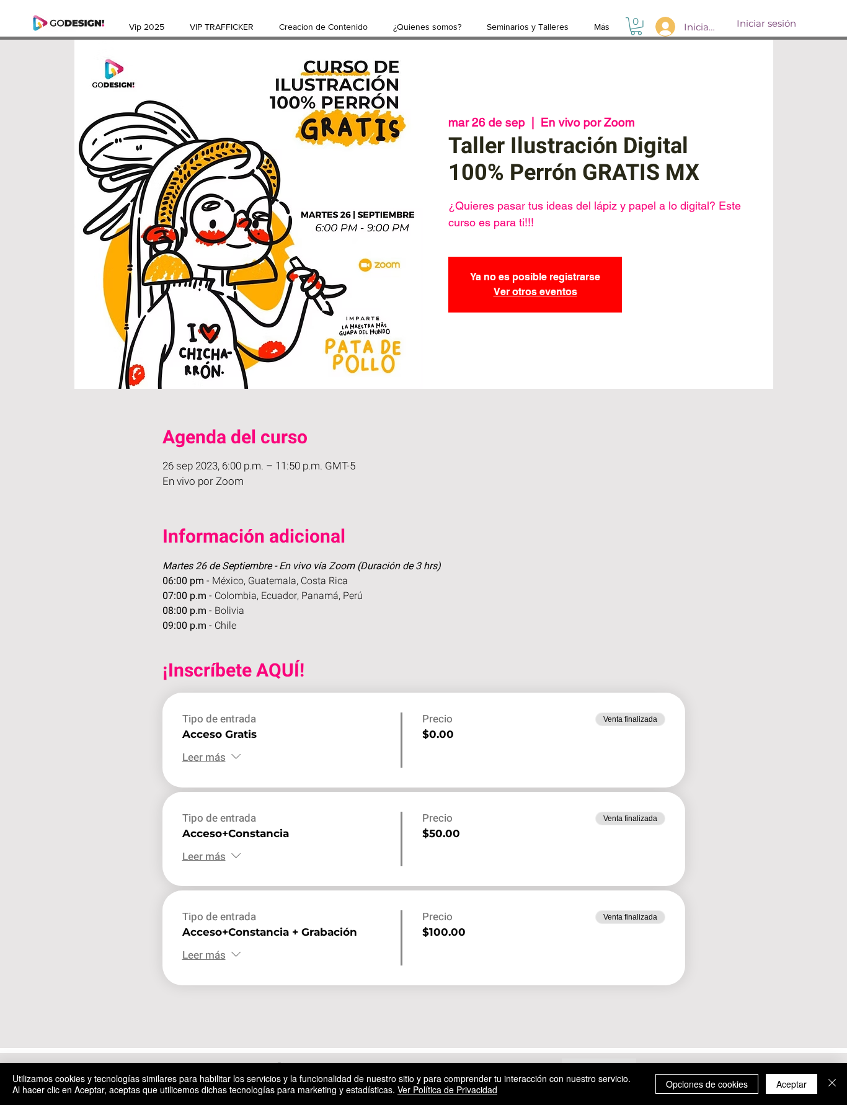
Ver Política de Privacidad (447, 1089)
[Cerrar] (832, 1084)
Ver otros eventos (535, 292)
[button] (636, 26)
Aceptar (791, 1084)
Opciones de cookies (707, 1084)
